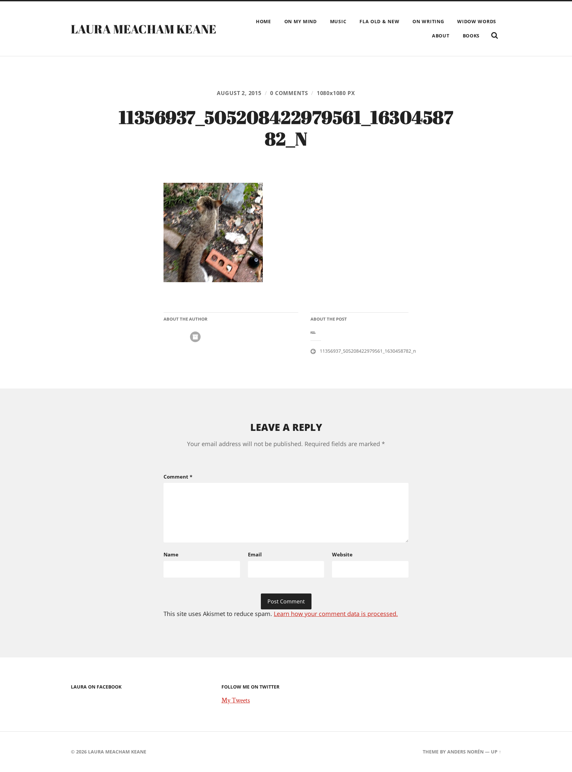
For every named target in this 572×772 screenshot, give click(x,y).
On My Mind (300, 21)
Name (171, 554)
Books (471, 35)
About (441, 35)
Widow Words (476, 21)
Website (342, 554)
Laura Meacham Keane (143, 29)
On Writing (428, 21)
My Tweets (235, 700)
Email (255, 554)
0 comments (289, 93)
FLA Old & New (379, 21)
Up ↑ (496, 751)
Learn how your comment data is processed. (336, 614)
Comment (178, 476)
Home (263, 21)
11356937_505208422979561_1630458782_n (368, 351)
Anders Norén (465, 751)
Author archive (195, 337)
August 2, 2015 (239, 93)
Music (338, 21)
